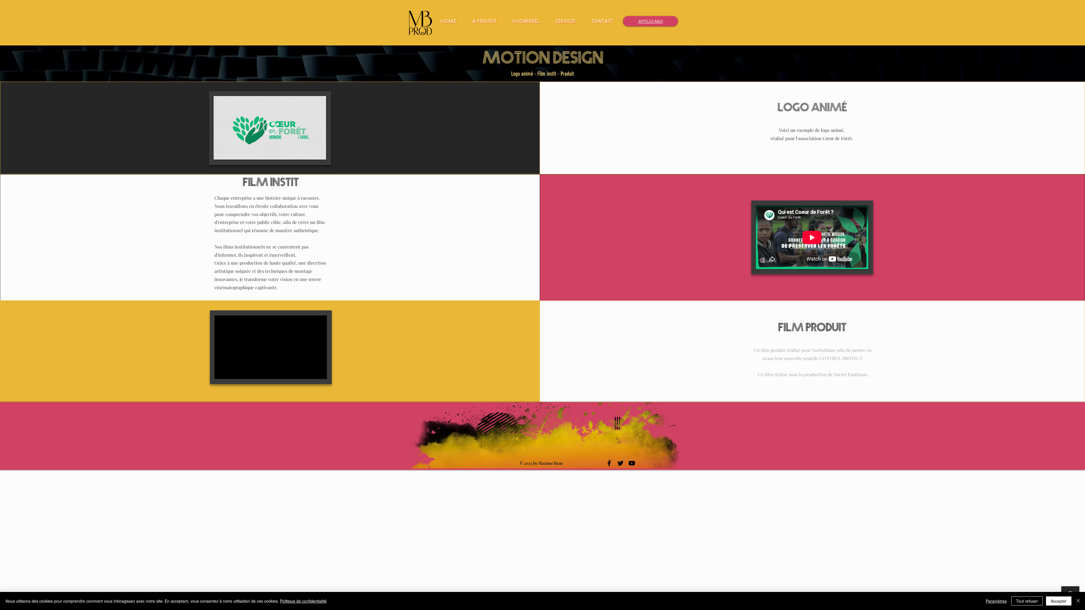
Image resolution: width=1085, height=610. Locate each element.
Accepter (1059, 601)
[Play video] (270, 127)
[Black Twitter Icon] (620, 463)
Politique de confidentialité (303, 601)
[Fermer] (1078, 600)
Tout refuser (1027, 601)
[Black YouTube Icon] (632, 463)
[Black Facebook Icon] (609, 463)
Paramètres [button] (996, 601)
